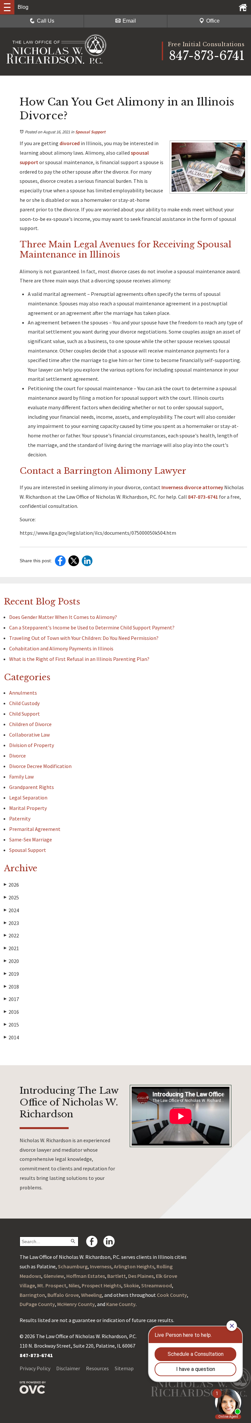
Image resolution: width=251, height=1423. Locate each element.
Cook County (172, 1295)
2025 (11, 897)
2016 (11, 1012)
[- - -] (7, 7)
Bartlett (116, 1276)
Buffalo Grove (63, 1295)
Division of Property (31, 745)
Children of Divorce (30, 724)
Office (213, 21)
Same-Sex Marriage (30, 839)
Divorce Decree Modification (40, 766)
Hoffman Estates (85, 1276)
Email (129, 21)
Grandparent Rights (31, 787)
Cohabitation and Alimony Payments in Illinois (61, 648)
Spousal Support (90, 132)
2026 (11, 884)
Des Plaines (141, 1276)
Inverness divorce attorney (191, 487)
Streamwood (156, 1285)
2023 (11, 923)
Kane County (121, 1304)
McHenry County (76, 1304)
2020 (11, 961)
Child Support (24, 713)
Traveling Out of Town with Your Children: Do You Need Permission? (84, 638)
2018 (11, 986)
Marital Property (28, 808)
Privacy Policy (35, 1368)
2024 (11, 910)
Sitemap (124, 1368)
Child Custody (24, 703)
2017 (11, 999)
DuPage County (37, 1304)
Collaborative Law (29, 734)
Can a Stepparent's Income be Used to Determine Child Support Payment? (92, 627)
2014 (11, 1037)
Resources (97, 1368)
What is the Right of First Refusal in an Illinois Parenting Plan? (79, 659)
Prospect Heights (101, 1285)
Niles (74, 1285)
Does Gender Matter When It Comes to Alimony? (63, 617)
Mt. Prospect (51, 1285)
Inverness (100, 1266)
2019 (11, 974)
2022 (11, 935)
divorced (69, 143)
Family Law (21, 776)
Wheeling (91, 1295)
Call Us (45, 21)
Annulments (23, 692)
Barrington (32, 1295)
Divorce (17, 755)
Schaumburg (73, 1266)
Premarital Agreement (34, 829)
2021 (11, 948)
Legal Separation (28, 797)
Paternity (19, 818)
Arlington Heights (134, 1266)
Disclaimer (68, 1368)
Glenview (53, 1276)
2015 (11, 1024)
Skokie (131, 1285)
